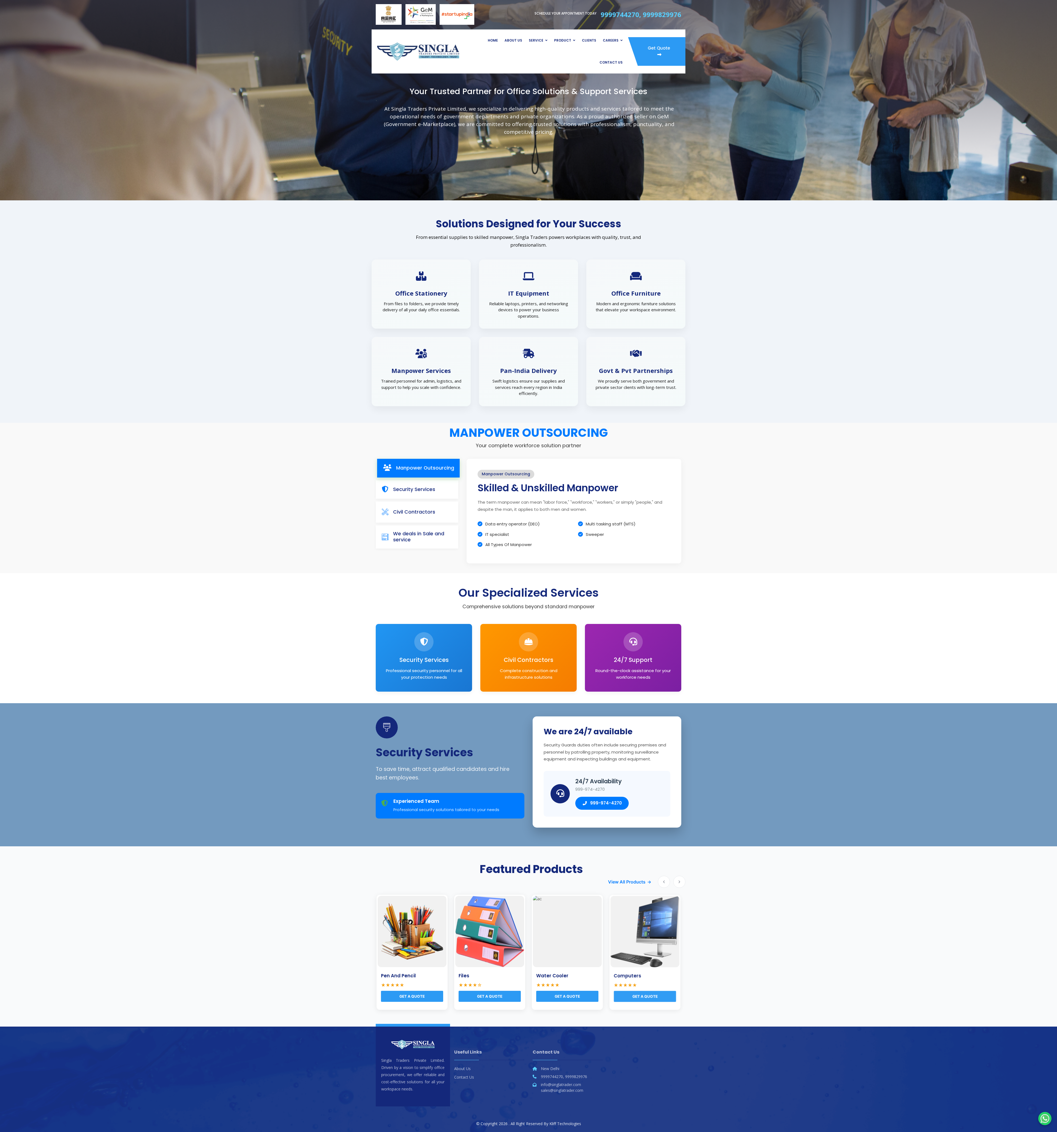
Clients (589, 40)
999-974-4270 (606, 803)
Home (493, 40)
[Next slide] (679, 882)
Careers (611, 40)
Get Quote (659, 48)
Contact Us (611, 62)
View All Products (626, 882)
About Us (513, 40)
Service (536, 40)
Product (562, 40)
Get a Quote (101, 996)
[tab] (418, 468)
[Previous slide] (664, 882)
